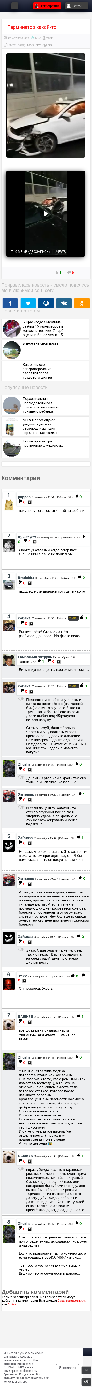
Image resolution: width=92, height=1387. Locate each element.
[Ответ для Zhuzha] (21, 807)
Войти (12, 1304)
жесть (12, 45)
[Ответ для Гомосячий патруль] (21, 698)
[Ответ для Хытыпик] (21, 949)
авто (38, 45)
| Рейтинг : (64, 497)
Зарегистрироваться (72, 1300)
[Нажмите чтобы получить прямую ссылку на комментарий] (30, 502)
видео (30, 45)
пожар (21, 45)
